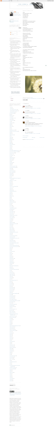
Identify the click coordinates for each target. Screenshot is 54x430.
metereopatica (12, 258)
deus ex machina (12, 172)
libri (10, 250)
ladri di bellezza (12, 240)
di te (10, 176)
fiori (10, 198)
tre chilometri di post (13, 361)
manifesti (11, 256)
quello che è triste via (13, 316)
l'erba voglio (11, 228)
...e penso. (11, 108)
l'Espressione (11, 229)
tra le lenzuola (12, 356)
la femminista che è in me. (13, 232)
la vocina (11, 239)
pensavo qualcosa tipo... (13, 280)
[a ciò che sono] (12, 113)
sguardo (11, 334)
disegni (11, 182)
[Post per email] (43, 98)
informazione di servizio (13, 223)
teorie (10, 353)
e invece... (11, 187)
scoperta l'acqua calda (13, 330)
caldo (10, 145)
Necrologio (11, 268)
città (10, 161)
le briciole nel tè (12, 241)
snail (10, 340)
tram (10, 360)
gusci (10, 204)
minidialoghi (11, 262)
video (10, 377)
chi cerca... (11, 154)
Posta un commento (25, 135)
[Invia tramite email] (23, 99)
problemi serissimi (12, 306)
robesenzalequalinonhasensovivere (15, 325)
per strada (11, 283)
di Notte (11, 175)
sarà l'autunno (12, 328)
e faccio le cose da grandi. (13, 186)
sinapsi (11, 336)
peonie (11, 281)
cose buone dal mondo (13, 167)
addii (10, 124)
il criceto (11, 210)
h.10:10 (11, 205)
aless (10, 128)
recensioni (11, 319)
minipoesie (11, 263)
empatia (11, 188)
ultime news (11, 372)
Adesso (11, 125)
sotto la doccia (12, 346)
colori (10, 164)
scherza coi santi (12, 329)
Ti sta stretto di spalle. (13, 355)
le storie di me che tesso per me (14, 246)
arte (10, 136)
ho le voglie (11, 206)
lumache (11, 253)
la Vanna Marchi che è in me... (14, 238)
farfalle (11, 193)
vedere (10, 373)
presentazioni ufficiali (13, 304)
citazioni (11, 160)
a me (10, 121)
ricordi (10, 323)
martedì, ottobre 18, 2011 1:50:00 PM (32, 113)
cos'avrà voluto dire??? (13, 166)
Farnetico (26, 105)
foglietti (11, 199)
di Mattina (11, 174)
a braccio (28, 98)
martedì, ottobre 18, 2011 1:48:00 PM (32, 108)
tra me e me (11, 358)
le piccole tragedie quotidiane (14, 245)
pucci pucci (11, 310)
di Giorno (11, 173)
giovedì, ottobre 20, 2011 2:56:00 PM (32, 133)
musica (11, 266)
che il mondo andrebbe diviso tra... (14, 150)
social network (12, 341)
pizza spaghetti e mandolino (14, 293)
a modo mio (11, 122)
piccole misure (12, 288)
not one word (11, 272)
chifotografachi (12, 157)
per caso (11, 282)
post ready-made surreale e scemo (14, 300)
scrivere (11, 331)
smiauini (11, 338)
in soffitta (11, 218)
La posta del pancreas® (13, 235)
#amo (10, 114)
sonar (10, 343)
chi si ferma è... (12, 155)
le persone (11, 244)
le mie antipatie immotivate (13, 242)
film (10, 197)
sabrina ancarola (12, 326)
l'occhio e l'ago (12, 230)
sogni (10, 342)
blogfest (11, 143)
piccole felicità (12, 287)
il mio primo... (12, 212)
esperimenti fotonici (12, 191)
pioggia (11, 292)
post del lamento (12, 295)
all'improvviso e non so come (14, 131)
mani (10, 254)
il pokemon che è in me (13, 215)
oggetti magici (12, 274)
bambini (11, 138)
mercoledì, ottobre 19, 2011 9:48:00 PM (33, 126)
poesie (10, 294)
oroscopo (11, 277)
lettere (10, 248)
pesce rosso (11, 284)
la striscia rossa (12, 236)
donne (10, 185)
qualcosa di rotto (12, 312)
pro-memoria (11, 305)
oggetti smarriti (12, 275)
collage (11, 163)
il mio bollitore (12, 211)
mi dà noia (11, 259)
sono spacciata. (12, 344)
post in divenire (12, 298)
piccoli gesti (11, 289)
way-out (11, 380)
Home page (33, 137)
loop (10, 252)
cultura (11, 168)
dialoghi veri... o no (12, 180)
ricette (10, 322)
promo (10, 307)
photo (10, 286)
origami (11, 276)
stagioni (11, 348)
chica (10, 156)
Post (11, 32)
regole (10, 320)
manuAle (11, 257)
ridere (10, 324)
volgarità (11, 379)
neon (10, 270)
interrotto (11, 224)
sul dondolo (11, 350)
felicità (11, 194)
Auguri (11, 137)
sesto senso (11, 332)
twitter (10, 371)
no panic (11, 271)
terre (10, 354)
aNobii (11, 133)
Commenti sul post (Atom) (29, 139)
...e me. (11, 107)
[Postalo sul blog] (24, 99)
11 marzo (11, 116)
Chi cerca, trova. (27, 4)
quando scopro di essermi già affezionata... (14, 314)
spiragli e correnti (12, 347)
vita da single (11, 378)
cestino (11, 149)
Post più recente (25, 137)
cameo (10, 146)
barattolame (11, 139)
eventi (10, 192)
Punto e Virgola (12, 311)
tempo (10, 352)
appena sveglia (12, 134)
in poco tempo (12, 217)
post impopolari (12, 296)
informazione (11, 222)
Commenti (12, 34)
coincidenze (11, 162)
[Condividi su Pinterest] (27, 99)
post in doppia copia (12, 299)
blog (10, 142)
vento (10, 374)
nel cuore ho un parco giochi (14, 269)
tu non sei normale (12, 368)
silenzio (11, 335)
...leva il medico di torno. (13, 109)
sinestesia (11, 337)
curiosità (11, 169)
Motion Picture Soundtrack (13, 265)
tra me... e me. (11, 359)
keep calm (11, 227)
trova (10, 364)
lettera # (11, 247)
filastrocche (11, 195)
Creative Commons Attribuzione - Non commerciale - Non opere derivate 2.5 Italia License (15, 394)
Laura (26, 110)
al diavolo (11, 126)
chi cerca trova (40, 98)
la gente (11, 233)
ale (25, 115)
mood (10, 264)
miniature (11, 260)
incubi (10, 221)
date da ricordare (12, 170)
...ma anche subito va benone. (14, 110)
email (18, 416)
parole (10, 278)
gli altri (11, 203)
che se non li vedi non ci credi (14, 151)
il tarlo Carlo (11, 216)
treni (10, 362)
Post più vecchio (42, 137)
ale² (10, 127)
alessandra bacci (33, 98)
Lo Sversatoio (12, 251)
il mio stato (11, 214)
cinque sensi (11, 158)
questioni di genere (12, 317)
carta (10, 148)
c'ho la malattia (12, 144)
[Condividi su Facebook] (26, 99)
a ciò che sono (12, 120)
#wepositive (11, 115)
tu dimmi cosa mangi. (13, 367)
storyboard (11, 349)
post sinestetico (12, 301)
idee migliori (11, 209)
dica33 (11, 181)
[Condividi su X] (25, 99)
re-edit (10, 318)
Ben (10, 140)
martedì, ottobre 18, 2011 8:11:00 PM (32, 118)
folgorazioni (11, 200)
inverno (11, 226)
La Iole (11, 234)
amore (10, 132)
